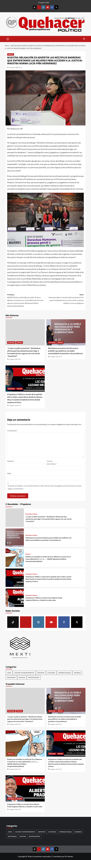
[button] (8, 38)
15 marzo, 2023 (13, 67)
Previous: (25, 300)
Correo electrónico (52, 462)
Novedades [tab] (12, 504)
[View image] (45, 220)
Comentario (12, 430)
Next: (66, 298)
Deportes (40, 673)
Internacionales (64, 673)
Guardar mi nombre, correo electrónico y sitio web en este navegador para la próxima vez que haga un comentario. (44, 487)
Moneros (28, 554)
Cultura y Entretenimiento (24, 673)
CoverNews (56, 856)
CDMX (9, 673)
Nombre (11, 461)
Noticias (10, 54)
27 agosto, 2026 (13, 359)
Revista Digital (33, 677)
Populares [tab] (26, 504)
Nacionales (11, 342)
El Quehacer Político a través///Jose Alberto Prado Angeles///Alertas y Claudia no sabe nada (44, 599)
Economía (51, 673)
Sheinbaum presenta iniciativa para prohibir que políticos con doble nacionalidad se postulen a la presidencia (65, 351)
